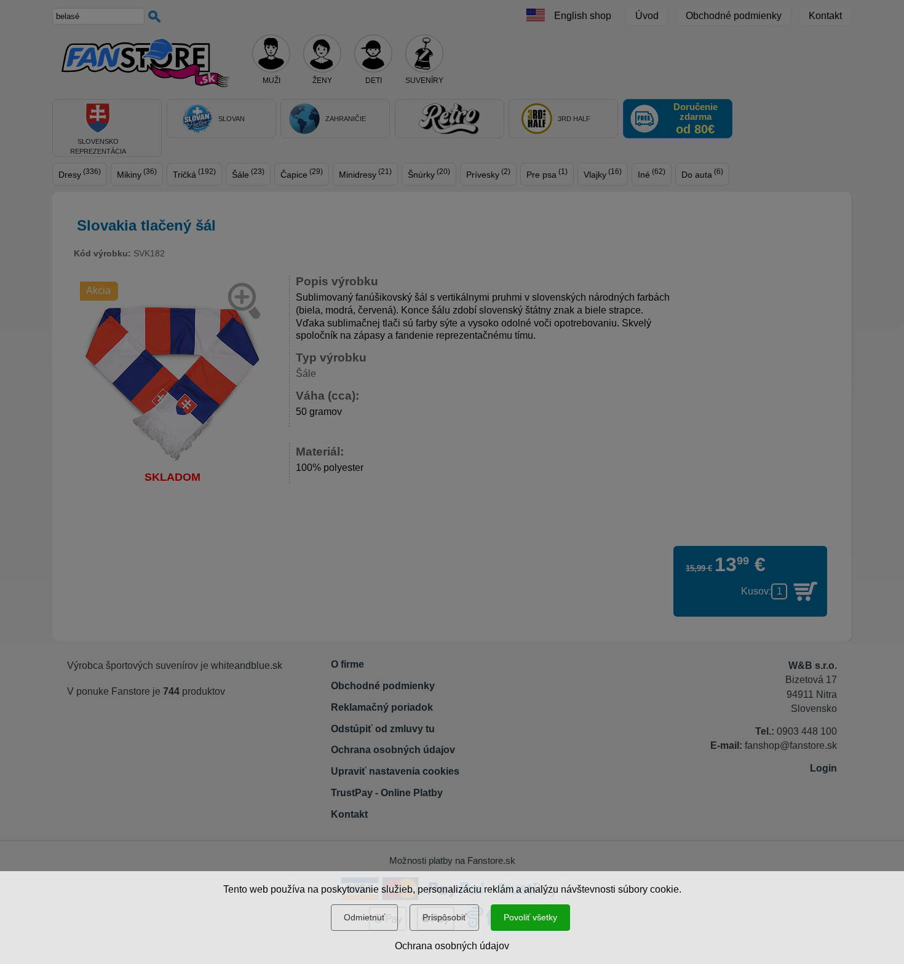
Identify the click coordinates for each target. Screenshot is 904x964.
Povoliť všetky (530, 917)
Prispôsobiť (444, 917)
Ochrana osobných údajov (452, 946)
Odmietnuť (364, 917)
